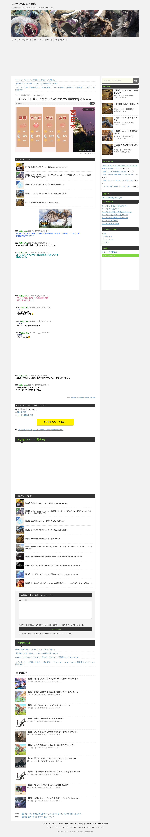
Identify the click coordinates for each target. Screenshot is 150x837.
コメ (92, 103)
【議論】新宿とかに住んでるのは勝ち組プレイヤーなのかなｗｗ (52, 692)
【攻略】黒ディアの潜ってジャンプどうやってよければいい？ (51, 758)
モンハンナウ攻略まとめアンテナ (115, 218)
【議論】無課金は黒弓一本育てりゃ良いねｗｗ (45, 718)
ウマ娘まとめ (107, 236)
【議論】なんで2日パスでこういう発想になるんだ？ (48, 785)
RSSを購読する (109, 256)
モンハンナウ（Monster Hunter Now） (48, 430)
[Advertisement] (75, 58)
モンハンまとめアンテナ (111, 209)
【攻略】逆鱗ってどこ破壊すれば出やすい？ (37, 817)
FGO (104, 233)
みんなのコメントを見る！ (55, 422)
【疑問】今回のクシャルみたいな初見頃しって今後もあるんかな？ (53, 798)
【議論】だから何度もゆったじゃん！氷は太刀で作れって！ (51, 745)
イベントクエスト (25, 430)
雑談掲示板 (21, 412)
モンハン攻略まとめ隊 (23, 3)
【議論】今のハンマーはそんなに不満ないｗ (117, 180)
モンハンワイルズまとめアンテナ (115, 215)
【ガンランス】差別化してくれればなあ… (116, 186)
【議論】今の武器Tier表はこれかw (114, 171)
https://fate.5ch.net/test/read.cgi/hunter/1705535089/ (83, 397)
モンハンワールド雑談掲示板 (43, 40)
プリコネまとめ (108, 239)
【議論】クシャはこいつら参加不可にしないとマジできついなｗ (52, 732)
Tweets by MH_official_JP (112, 198)
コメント (23, 600)
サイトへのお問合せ (110, 252)
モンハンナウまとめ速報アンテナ (115, 206)
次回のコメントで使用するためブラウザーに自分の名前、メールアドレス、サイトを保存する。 (52, 625)
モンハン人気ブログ (110, 221)
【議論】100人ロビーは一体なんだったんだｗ (118, 174)
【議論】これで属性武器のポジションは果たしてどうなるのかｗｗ (53, 772)
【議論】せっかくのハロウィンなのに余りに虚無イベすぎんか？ (52, 679)
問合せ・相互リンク (61, 40)
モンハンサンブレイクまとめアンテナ (117, 212)
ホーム (14, 40)
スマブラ (105, 242)
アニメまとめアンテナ (110, 224)
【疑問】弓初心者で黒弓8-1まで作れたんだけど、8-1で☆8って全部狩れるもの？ (51, 814)
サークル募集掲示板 (25, 40)
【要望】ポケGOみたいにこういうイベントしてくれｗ (48, 705)
